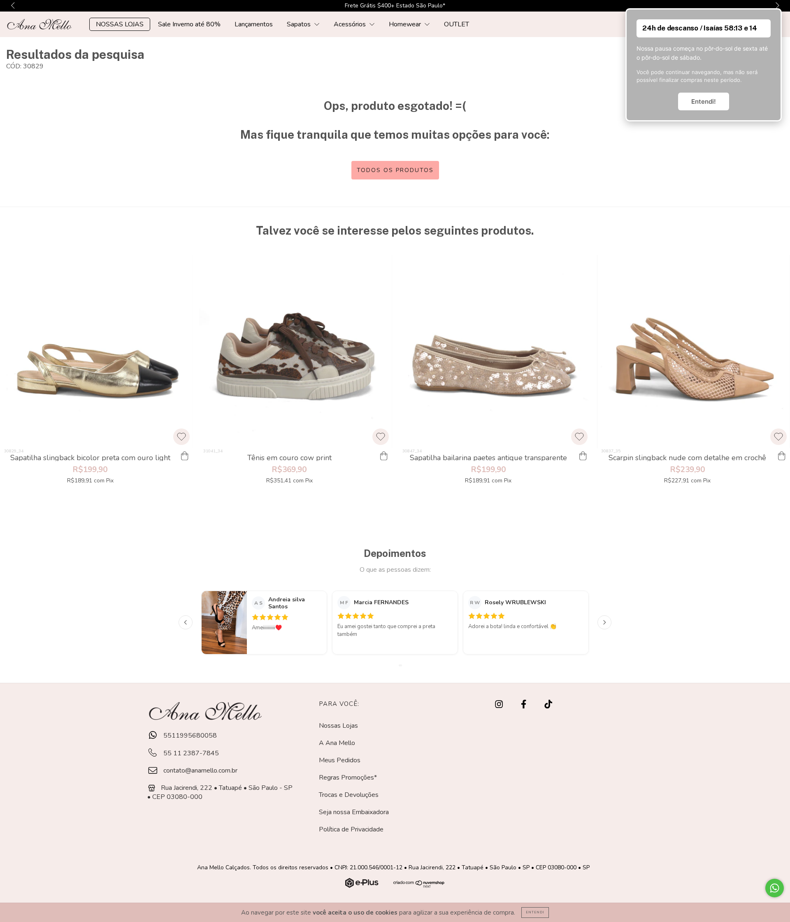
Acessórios (350, 24)
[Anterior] (186, 622)
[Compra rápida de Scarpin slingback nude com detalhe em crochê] (782, 456)
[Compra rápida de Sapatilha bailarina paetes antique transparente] (582, 456)
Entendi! (703, 101)
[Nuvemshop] (362, 885)
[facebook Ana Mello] (524, 704)
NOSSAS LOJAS (120, 24)
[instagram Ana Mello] (499, 704)
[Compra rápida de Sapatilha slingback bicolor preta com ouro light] (185, 456)
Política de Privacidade (351, 829)
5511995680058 (189, 735)
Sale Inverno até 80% (189, 24)
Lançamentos (254, 24)
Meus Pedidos (339, 760)
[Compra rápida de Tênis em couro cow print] (384, 456)
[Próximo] (604, 622)
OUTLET (456, 24)
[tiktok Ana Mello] (548, 704)
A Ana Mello (337, 742)
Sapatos (299, 24)
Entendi (535, 912)
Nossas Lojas (338, 725)
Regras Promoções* (348, 777)
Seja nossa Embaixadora (354, 812)
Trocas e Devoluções (349, 794)
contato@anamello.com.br (200, 770)
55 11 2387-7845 (190, 753)
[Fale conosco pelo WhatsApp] (774, 888)
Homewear (406, 24)
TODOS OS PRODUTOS (395, 170)
